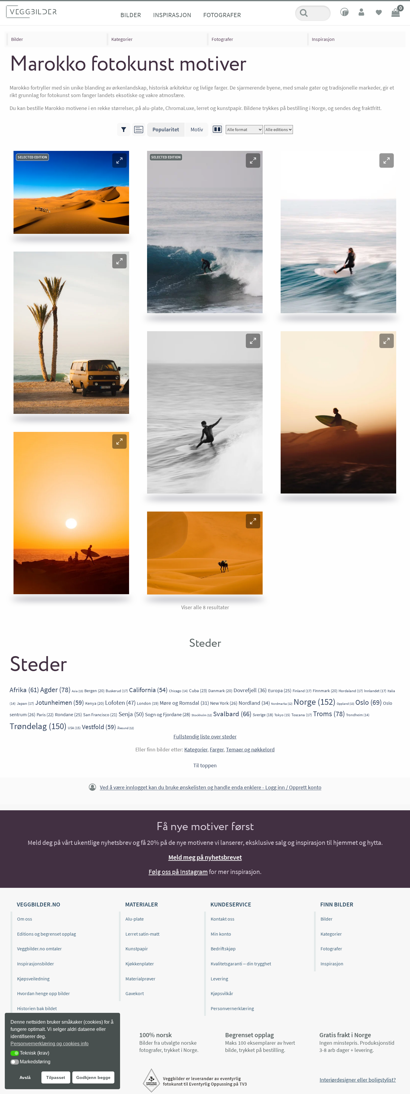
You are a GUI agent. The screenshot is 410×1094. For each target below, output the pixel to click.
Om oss (24, 919)
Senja (131, 714)
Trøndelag (38, 726)
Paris (45, 714)
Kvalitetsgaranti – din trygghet (241, 964)
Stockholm (201, 715)
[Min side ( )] (362, 13)
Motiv (197, 129)
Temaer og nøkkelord (250, 749)
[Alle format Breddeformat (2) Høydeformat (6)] (244, 129)
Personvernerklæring (232, 1008)
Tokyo (282, 715)
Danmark (220, 690)
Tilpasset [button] (55, 1077)
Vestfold (99, 727)
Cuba (198, 690)
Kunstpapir (136, 949)
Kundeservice (230, 904)
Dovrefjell (250, 690)
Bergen (94, 690)
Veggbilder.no (38, 904)
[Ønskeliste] (378, 13)
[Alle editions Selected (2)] (278, 129)
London (147, 703)
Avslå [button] (25, 1077)
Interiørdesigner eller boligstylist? (358, 1079)
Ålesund (125, 728)
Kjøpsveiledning (33, 979)
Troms (329, 713)
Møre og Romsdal (184, 703)
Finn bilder (336, 904)
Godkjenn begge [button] (93, 1077)
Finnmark (325, 690)
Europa (279, 690)
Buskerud (117, 690)
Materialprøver (140, 979)
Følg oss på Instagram (178, 871)
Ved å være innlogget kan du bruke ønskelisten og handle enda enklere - (210, 787)
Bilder (130, 15)
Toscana (301, 714)
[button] (119, 160)
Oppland (345, 703)
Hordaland (351, 690)
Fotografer (222, 15)
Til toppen (205, 765)
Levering (219, 979)
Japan (25, 703)
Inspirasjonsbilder (35, 964)
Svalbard (232, 713)
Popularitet (165, 129)
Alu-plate (134, 919)
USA (74, 728)
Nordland (254, 702)
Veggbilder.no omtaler (39, 949)
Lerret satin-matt (142, 934)
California (148, 690)
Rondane (68, 714)
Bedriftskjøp (223, 949)
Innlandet (375, 690)
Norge (315, 701)
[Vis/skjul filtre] (123, 129)
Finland (302, 690)
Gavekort (134, 993)
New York (223, 703)
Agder (55, 689)
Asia (77, 691)
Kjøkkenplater (139, 964)
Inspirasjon (172, 15)
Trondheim (357, 715)
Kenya (94, 703)
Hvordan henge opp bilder (43, 993)
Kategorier (122, 39)
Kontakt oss (222, 919)
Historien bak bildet (37, 1008)
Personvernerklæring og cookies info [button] (50, 1043)
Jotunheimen (59, 702)
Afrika (24, 690)
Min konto (221, 934)
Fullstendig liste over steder (205, 736)
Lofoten (120, 703)
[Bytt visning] (217, 129)
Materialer (141, 904)
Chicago (178, 691)
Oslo (368, 702)
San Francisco (100, 714)
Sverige (263, 714)
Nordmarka (281, 704)
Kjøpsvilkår (222, 993)
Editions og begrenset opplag (46, 934)
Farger (217, 749)
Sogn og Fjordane (167, 714)
